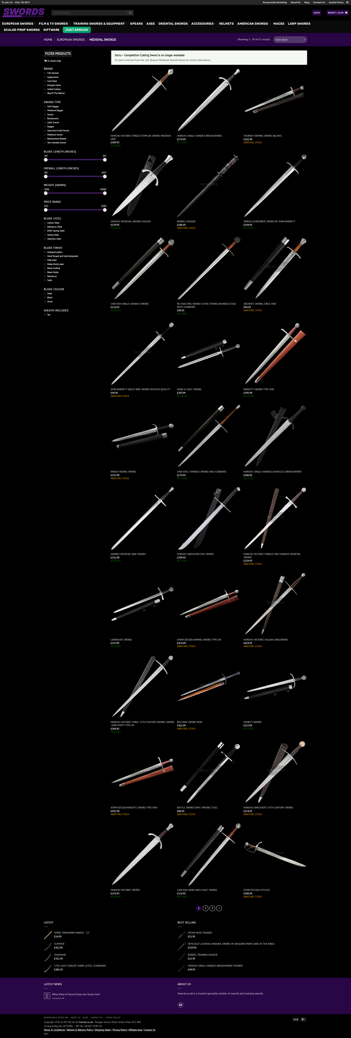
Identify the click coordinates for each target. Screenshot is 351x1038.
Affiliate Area (135, 1029)
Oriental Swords (173, 23)
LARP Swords (299, 23)
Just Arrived (76, 30)
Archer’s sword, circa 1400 (260, 303)
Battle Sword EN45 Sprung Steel (197, 807)
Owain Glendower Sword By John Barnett (269, 221)
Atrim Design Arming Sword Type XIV (199, 639)
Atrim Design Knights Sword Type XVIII (134, 807)
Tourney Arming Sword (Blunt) (263, 135)
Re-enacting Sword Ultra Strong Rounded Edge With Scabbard (206, 305)
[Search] (130, 12)
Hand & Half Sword (189, 389)
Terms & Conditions (54, 1029)
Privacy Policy (120, 1029)
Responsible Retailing (275, 2)
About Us (296, 2)
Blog (306, 2)
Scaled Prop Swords (22, 30)
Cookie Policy (336, 2)
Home (48, 40)
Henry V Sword (253, 722)
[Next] (219, 908)
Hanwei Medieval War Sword (128, 554)
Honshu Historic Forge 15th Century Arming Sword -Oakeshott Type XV (142, 723)
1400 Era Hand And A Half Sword (197, 889)
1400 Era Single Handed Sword (130, 303)
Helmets (226, 23)
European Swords (17, 23)
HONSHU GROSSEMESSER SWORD (195, 554)
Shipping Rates (103, 1029)
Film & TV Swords (53, 23)
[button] (316, 12)
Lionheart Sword (121, 639)
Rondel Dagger (186, 221)
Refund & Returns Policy (80, 1029)
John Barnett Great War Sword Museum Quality (140, 389)
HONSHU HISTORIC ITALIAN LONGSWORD (266, 639)
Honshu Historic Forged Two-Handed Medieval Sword (272, 555)
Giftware (51, 30)
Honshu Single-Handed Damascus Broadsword (273, 471)
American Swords (252, 23)
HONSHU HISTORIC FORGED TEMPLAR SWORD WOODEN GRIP (141, 137)
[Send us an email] (347, 2)
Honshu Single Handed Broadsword (199, 135)
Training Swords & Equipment (99, 23)
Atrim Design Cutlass (257, 889)
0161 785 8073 (22, 2)
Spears (136, 23)
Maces (278, 23)
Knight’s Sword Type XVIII (259, 389)
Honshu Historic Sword (125, 889)
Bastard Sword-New (189, 722)
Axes (150, 23)
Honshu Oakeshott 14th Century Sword (268, 807)
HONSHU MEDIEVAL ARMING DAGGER (131, 221)
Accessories (202, 23)
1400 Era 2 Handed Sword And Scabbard (201, 471)
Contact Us (319, 2)
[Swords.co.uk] (23, 12)
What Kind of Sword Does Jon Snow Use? (76, 994)
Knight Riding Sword (123, 471)
